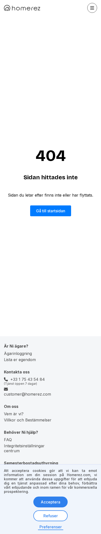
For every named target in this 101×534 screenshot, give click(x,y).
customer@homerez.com (27, 394)
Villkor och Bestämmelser (27, 419)
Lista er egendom (20, 359)
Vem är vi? (14, 413)
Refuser (50, 515)
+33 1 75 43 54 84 (27, 379)
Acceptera (50, 502)
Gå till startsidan (50, 210)
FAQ (8, 439)
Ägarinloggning (18, 353)
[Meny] (92, 8)
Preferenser (50, 526)
